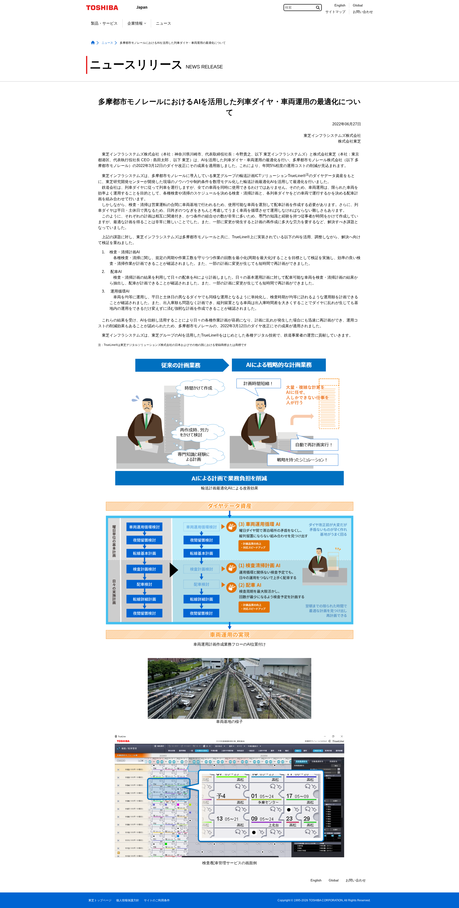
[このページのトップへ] (448, 899)
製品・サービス (104, 23)
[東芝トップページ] (105, 7)
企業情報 (135, 23)
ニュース (163, 23)
